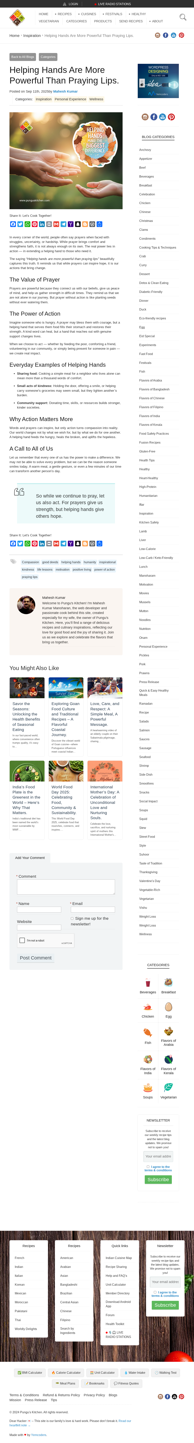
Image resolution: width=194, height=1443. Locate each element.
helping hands (71, 562)
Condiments (147, 238)
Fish (142, 371)
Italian (19, 1275)
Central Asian (69, 1302)
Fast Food (146, 354)
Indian (19, 1266)
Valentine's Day (149, 881)
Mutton (143, 611)
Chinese (145, 212)
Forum (110, 1315)
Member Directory (118, 1293)
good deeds (50, 562)
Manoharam (147, 575)
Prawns (144, 673)
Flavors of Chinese (152, 398)
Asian (64, 1275)
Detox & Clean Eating (153, 283)
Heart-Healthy (148, 478)
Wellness (96, 99)
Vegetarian (49, 21)
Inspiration (32, 36)
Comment (26, 876)
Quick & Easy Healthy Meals (154, 693)
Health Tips (147, 460)
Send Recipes (131, 21)
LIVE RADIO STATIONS (114, 4)
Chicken (144, 203)
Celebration (147, 194)
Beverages (146, 176)
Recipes (65, 14)
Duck (142, 309)
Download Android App (118, 1304)
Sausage (145, 748)
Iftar (141, 504)
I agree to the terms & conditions (158, 1168)
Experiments (147, 345)
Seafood (145, 757)
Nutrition (145, 628)
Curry (143, 265)
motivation (63, 569)
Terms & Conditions (24, 1395)
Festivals (114, 14)
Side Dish (146, 774)
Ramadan (146, 703)
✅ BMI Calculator (30, 1372)
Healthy (139, 14)
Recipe (144, 712)
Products (103, 21)
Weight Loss (147, 916)
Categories (76, 21)
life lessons (44, 569)
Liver (142, 540)
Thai (18, 1320)
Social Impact (148, 801)
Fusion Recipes (149, 442)
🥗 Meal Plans (65, 1383)
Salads (144, 721)
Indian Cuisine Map (119, 1258)
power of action (104, 569)
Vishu (143, 907)
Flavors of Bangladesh (154, 389)
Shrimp (144, 765)
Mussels (144, 602)
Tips (54, 1400)
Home (43, 14)
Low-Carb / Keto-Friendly (156, 557)
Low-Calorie (147, 549)
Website (24, 921)
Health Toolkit (115, 1324)
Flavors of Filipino (151, 407)
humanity (90, 562)
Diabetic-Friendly (150, 291)
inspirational (107, 562)
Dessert (144, 274)
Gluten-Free (147, 451)
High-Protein (147, 486)
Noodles (145, 620)
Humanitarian (148, 495)
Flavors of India (149, 416)
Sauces (144, 739)
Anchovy (145, 149)
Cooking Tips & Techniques (157, 247)
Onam (143, 637)
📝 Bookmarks (94, 1383)
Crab (142, 256)
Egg (142, 327)
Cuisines (88, 14)
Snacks (144, 792)
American (66, 1258)
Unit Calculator (116, 1284)
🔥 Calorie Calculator (66, 1372)
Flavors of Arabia (150, 380)
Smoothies (146, 783)
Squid (143, 819)
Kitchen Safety (149, 522)
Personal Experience (70, 99)
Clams (143, 229)
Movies (144, 593)
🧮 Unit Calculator (102, 1372)
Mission (15, 1400)
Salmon (144, 730)
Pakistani (21, 1311)
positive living (82, 569)
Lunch (143, 566)
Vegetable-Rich (149, 890)
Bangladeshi (68, 1284)
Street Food (147, 836)
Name (23, 903)
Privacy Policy (94, 1395)
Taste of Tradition (150, 863)
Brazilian (66, 1293)
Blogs (113, 1395)
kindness (28, 569)
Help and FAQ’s (116, 1275)
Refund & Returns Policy (61, 1395)
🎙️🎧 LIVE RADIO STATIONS (118, 1334)
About (157, 21)
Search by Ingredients (67, 1331)
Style (142, 845)
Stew (142, 827)
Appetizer (145, 158)
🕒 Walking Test (165, 1372)
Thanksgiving (148, 872)
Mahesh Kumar (65, 91)
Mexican (20, 1293)
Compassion (30, 562)
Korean (20, 1284)
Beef (142, 167)
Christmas (146, 220)
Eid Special (147, 336)
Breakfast (145, 185)
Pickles (144, 655)
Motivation (146, 584)
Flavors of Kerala (150, 424)
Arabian (65, 1266)
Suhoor (144, 854)
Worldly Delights (26, 1329)
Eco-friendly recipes (152, 318)
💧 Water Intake (134, 1372)
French (19, 1258)
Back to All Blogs (22, 56)
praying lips (30, 577)
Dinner (143, 300)
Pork (142, 664)
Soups (143, 810)
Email (77, 903)
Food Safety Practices (154, 433)
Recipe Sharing (116, 1266)
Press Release (149, 682)
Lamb (143, 531)
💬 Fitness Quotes (126, 1383)
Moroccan (21, 1302)
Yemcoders (38, 1435)
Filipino (65, 1320)
